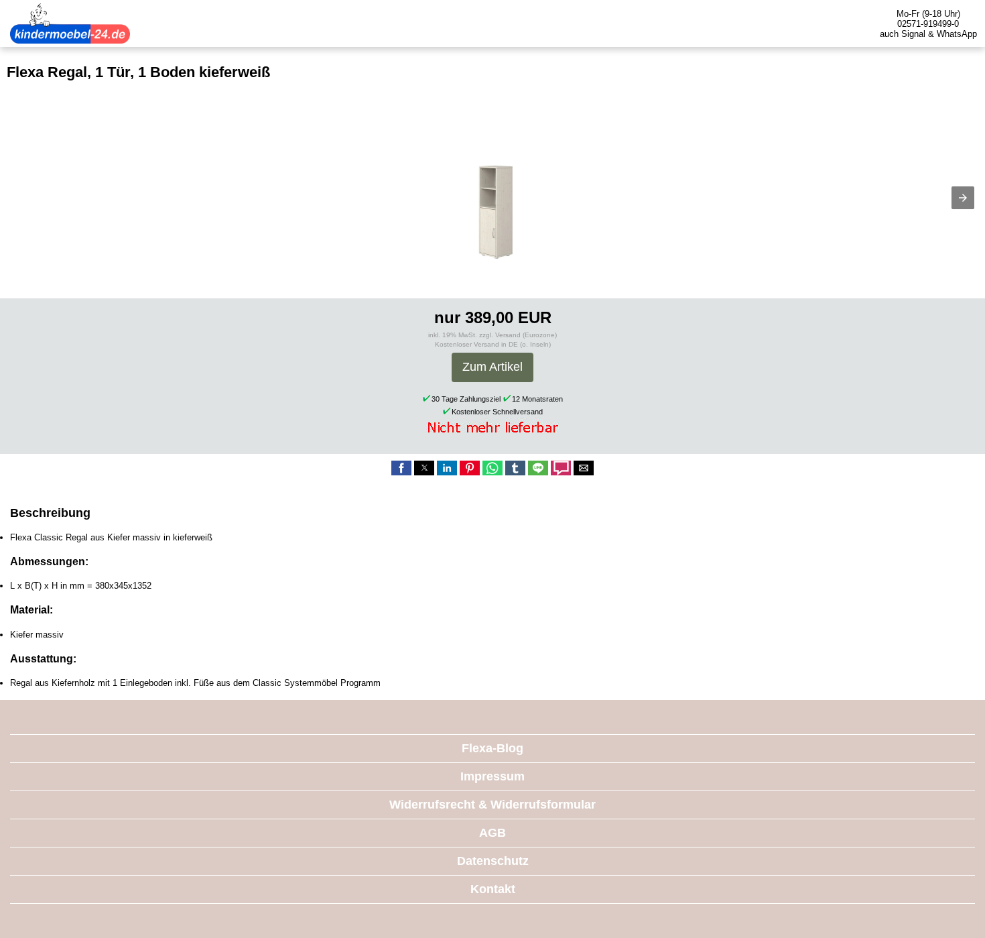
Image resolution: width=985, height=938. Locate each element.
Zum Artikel (492, 366)
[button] (962, 197)
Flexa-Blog (492, 748)
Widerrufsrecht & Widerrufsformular (492, 804)
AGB (492, 832)
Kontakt (492, 889)
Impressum (492, 776)
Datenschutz (493, 861)
